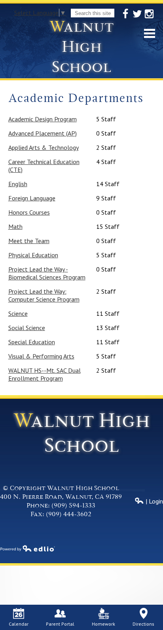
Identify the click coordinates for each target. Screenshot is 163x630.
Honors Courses (29, 212)
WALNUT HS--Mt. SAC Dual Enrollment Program (44, 374)
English (17, 184)
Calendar (18, 624)
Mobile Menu (149, 33)
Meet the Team (28, 241)
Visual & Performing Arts (41, 356)
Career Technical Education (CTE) (44, 166)
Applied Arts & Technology (43, 147)
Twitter (137, 14)
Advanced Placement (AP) (42, 133)
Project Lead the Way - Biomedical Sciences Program (46, 273)
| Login (153, 501)
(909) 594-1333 (73, 505)
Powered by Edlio (27, 548)
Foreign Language (31, 198)
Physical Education (33, 255)
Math (15, 226)
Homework (103, 624)
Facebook (125, 14)
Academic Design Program (42, 119)
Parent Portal (60, 624)
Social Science (26, 328)
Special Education (31, 342)
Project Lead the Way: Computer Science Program (44, 295)
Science (18, 313)
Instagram (149, 14)
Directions (143, 624)
